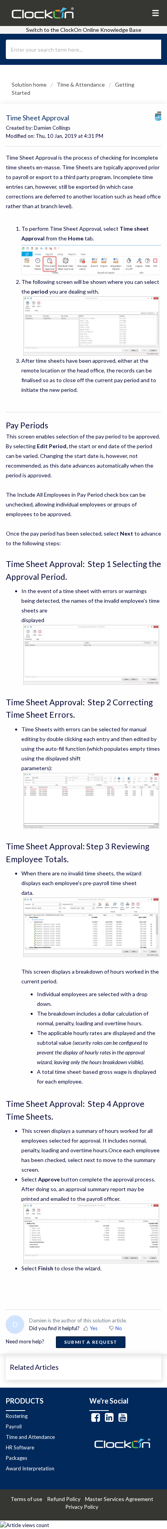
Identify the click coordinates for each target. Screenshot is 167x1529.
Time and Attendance (30, 1437)
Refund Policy (65, 1499)
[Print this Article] (158, 115)
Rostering (17, 1416)
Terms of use (28, 1499)
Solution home (30, 84)
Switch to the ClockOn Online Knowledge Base (83, 29)
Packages (16, 1458)
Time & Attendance (81, 84)
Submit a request (90, 1342)
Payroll (14, 1426)
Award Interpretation (30, 1468)
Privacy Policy (83, 1506)
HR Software (20, 1447)
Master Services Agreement (121, 1499)
